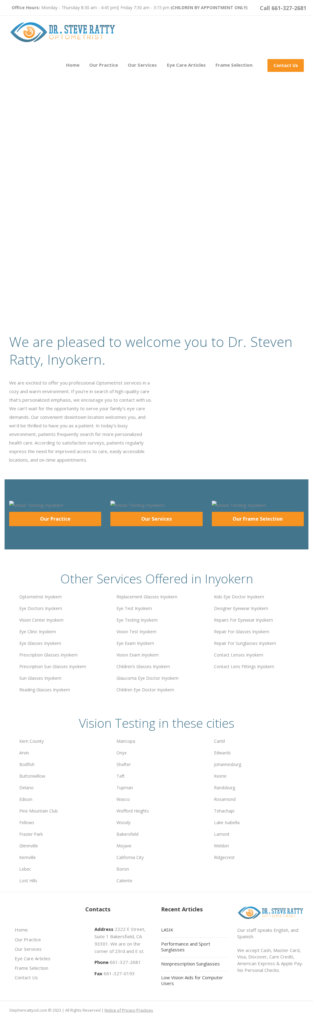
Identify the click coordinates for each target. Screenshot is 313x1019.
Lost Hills (28, 880)
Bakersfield (127, 834)
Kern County (31, 741)
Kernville (27, 857)
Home (72, 65)
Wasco (123, 799)
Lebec (25, 869)
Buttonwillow (32, 776)
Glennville (28, 846)
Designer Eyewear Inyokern (241, 608)
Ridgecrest (224, 857)
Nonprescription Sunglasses (190, 964)
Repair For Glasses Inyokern (241, 631)
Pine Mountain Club (38, 811)
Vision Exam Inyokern (137, 655)
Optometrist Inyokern (40, 597)
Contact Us (286, 65)
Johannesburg (227, 764)
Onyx (121, 753)
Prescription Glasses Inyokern (48, 655)
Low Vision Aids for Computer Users (192, 980)
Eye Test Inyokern (134, 608)
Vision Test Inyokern (136, 631)
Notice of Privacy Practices (129, 1010)
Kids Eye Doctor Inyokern (239, 597)
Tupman (124, 787)
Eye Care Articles (186, 65)
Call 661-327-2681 (283, 8)
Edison (25, 799)
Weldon (221, 846)
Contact (84, 258)
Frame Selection (233, 65)
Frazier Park (31, 834)
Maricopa (125, 741)
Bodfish (27, 764)
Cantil (219, 741)
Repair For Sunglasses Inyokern (245, 643)
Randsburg (224, 787)
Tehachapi (224, 811)
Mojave (123, 846)
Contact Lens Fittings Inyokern (244, 666)
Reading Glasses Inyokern (44, 690)
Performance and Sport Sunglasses (185, 947)
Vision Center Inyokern (41, 620)
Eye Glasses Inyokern (40, 643)
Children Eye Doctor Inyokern (145, 690)
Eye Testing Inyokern (137, 620)
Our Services (142, 65)
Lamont (222, 834)
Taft (120, 776)
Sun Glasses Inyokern (40, 678)
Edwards (222, 753)
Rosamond (225, 799)
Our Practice (103, 65)
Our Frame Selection (258, 518)
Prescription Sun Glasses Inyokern (52, 666)
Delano (26, 787)
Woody (123, 822)
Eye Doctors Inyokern (40, 608)
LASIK (167, 930)
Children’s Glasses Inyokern (143, 666)
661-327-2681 (125, 962)
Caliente (124, 880)
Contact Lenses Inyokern (238, 655)
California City (130, 857)
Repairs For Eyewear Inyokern (243, 620)
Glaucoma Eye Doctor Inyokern (147, 678)
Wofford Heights (132, 811)
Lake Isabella (227, 822)
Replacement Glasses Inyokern (146, 597)
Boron (122, 869)
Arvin (24, 753)
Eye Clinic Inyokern (37, 631)
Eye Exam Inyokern (135, 643)
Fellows (26, 822)
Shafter (123, 764)
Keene (220, 776)
